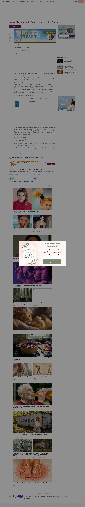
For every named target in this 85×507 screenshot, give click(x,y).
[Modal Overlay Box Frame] (42, 253)
